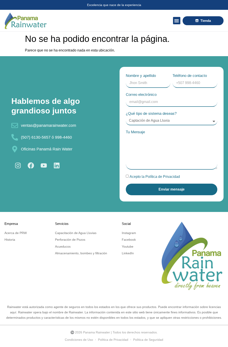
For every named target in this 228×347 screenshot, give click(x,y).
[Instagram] (17, 165)
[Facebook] (30, 165)
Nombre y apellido (141, 76)
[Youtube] (43, 165)
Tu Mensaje (135, 132)
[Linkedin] (56, 165)
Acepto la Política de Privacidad (155, 177)
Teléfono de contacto (190, 76)
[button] (176, 20)
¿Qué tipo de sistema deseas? (151, 113)
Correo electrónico (141, 94)
